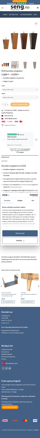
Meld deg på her (10, 407)
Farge (3, 85)
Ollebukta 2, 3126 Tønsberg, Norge (12, 333)
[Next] (35, 40)
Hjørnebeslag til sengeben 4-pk (29, 295)
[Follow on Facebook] (3, 368)
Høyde (3, 93)
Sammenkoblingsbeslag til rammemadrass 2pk (8, 295)
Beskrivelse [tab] (5, 157)
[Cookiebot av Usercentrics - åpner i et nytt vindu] (30, 195)
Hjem (5, 14)
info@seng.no (5, 315)
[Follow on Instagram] (6, 368)
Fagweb (36, 430)
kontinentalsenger (25, 184)
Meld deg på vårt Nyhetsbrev (11, 396)
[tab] (20, 161)
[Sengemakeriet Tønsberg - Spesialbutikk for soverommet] (20, 8)
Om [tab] (33, 200)
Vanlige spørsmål (6, 349)
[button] (2, 8)
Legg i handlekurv (20, 104)
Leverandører (26, 14)
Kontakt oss (5, 352)
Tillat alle (20, 233)
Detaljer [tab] (20, 200)
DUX (35, 14)
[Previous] (4, 40)
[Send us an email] (9, 368)
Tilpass (19, 240)
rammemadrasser (15, 187)
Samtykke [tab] (7, 200)
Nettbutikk (13, 14)
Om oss (3, 359)
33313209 (4, 318)
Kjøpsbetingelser (6, 354)
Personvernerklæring (8, 356)
